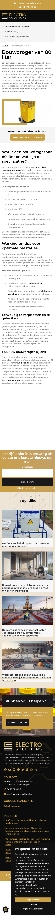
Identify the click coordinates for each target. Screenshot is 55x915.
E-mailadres (27, 466)
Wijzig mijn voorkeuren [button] (33, 909)
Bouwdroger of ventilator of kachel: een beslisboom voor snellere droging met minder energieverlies (27, 831)
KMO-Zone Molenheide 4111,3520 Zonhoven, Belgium (20, 783)
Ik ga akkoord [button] (33, 899)
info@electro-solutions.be (19, 794)
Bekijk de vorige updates (27, 488)
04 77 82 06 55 (14, 789)
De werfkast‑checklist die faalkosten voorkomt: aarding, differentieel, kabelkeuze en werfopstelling (28, 842)
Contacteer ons (17, 722)
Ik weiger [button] (33, 904)
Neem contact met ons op (27, 137)
